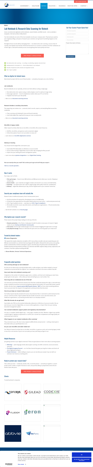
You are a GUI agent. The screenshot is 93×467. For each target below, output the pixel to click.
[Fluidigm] (13, 405)
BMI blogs (9, 344)
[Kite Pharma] (32, 425)
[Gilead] (32, 384)
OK (81, 454)
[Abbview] (13, 425)
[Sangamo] (52, 405)
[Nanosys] (13, 384)
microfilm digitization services (22, 136)
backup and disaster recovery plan (24, 225)
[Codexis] (52, 384)
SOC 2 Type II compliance (38, 203)
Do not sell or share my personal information (81, 460)
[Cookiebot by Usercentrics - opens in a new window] (9, 464)
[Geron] (32, 405)
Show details (21, 464)
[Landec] (52, 425)
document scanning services (20, 98)
